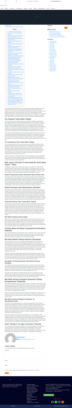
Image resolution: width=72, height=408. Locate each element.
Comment (7, 350)
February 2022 (53, 65)
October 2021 (53, 69)
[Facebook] (52, 402)
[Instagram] (56, 402)
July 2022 (52, 58)
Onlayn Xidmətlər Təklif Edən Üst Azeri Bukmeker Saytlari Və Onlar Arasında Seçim (15, 95)
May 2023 (52, 46)
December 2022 (53, 53)
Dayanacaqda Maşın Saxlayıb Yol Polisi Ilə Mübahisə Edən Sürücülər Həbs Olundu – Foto (15, 103)
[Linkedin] (59, 402)
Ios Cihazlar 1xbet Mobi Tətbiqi (14, 31)
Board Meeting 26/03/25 (55, 32)
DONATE (35, 8)
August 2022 (52, 57)
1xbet (9, 126)
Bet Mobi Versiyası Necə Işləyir (14, 46)
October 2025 (53, 41)
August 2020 (52, 70)
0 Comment (20, 26)
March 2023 (52, 49)
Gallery (30, 8)
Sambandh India (3, 5)
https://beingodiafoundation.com (27, 339)
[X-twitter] (62, 402)
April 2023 (52, 48)
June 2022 (52, 60)
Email (6, 365)
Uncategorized (8, 25)
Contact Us (53, 8)
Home (2, 8)
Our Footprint (12, 8)
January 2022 (53, 66)
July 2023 (52, 43)
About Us (6, 8)
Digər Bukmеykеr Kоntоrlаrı (14, 77)
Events (48, 8)
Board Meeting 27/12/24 (55, 31)
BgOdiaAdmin (8, 26)
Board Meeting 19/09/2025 (55, 34)
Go (65, 27)
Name (6, 360)
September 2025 (53, 42)
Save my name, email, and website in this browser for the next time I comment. (22, 370)
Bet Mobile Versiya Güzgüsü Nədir (15, 100)
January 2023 (53, 52)
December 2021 (53, 68)
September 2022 (53, 56)
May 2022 (52, 61)
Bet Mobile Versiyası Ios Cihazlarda (15, 78)
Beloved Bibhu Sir (41, 8)
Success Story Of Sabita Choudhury (57, 37)
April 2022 (52, 62)
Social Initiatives (19, 8)
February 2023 (53, 50)
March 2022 (52, 64)
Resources (26, 8)
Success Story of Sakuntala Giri (56, 35)
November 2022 (53, 54)
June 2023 (52, 45)
